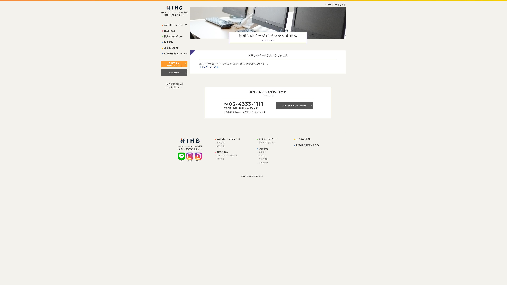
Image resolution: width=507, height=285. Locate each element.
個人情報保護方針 (174, 84)
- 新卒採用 (262, 152)
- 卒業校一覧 (263, 162)
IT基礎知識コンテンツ (175, 53)
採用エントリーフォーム (174, 64)
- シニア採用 (263, 159)
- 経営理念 (220, 146)
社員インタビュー (173, 36)
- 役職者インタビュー (266, 143)
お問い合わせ (174, 73)
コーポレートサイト (336, 4)
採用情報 (168, 42)
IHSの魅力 (169, 31)
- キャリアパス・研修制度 (226, 156)
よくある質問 (171, 48)
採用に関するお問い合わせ (294, 105)
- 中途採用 (262, 156)
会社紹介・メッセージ (175, 25)
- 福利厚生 (220, 159)
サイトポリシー (173, 87)
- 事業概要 (220, 143)
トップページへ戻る (209, 67)
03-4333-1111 (246, 104)
